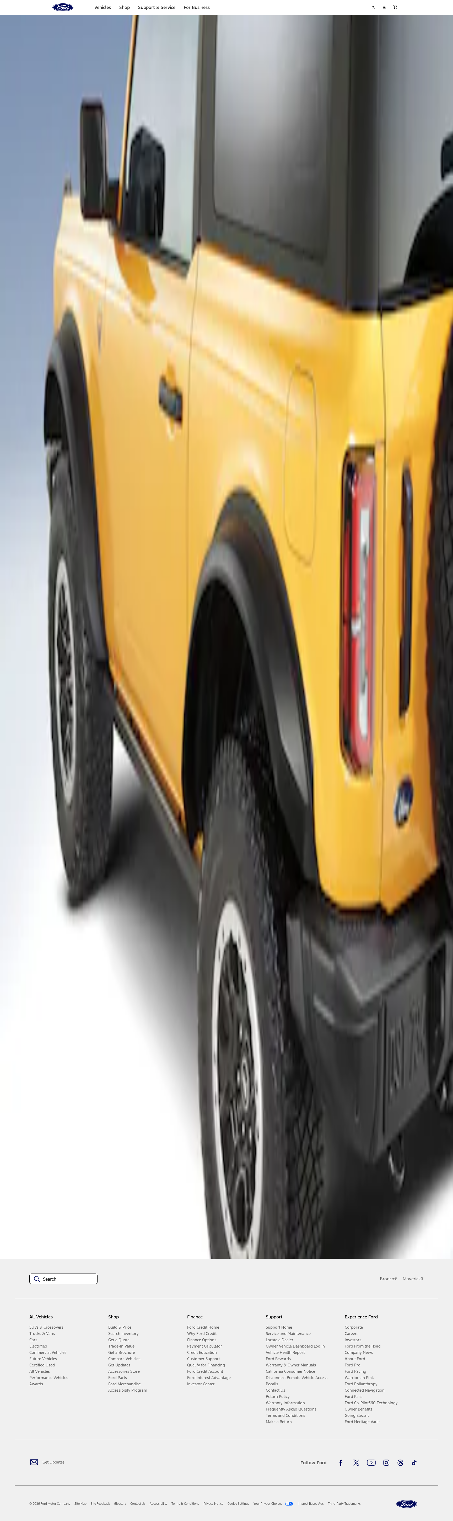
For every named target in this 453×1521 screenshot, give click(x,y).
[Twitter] (356, 1463)
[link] (80, 1504)
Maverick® (413, 1279)
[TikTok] (414, 1463)
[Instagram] (386, 1463)
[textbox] (63, 1279)
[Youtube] (371, 1463)
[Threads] (400, 1463)
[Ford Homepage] (406, 1504)
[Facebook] (342, 1463)
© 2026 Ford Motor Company (49, 1504)
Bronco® (388, 1279)
